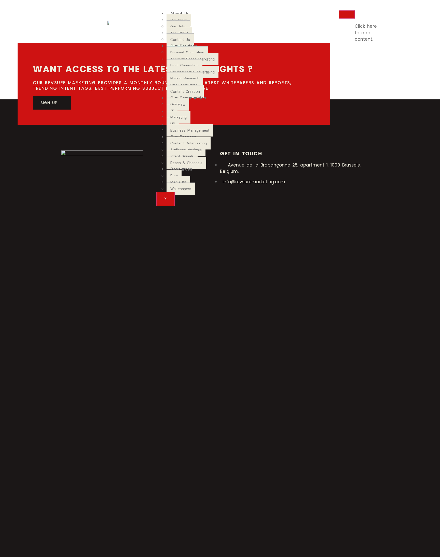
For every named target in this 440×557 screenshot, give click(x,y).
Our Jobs (178, 26)
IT (172, 111)
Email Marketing (183, 85)
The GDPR (179, 33)
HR (172, 124)
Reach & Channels (186, 163)
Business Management (189, 130)
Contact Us (180, 39)
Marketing (178, 117)
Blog (174, 176)
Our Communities (188, 97)
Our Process (183, 136)
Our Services (183, 46)
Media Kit (178, 182)
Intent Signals (182, 156)
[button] (52, 103)
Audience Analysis (186, 150)
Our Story (178, 20)
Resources (181, 169)
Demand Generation (187, 52)
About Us (179, 13)
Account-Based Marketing (192, 59)
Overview (177, 104)
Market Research (184, 78)
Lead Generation (184, 65)
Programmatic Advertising (192, 72)
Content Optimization (188, 143)
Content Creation (185, 91)
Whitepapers (180, 189)
